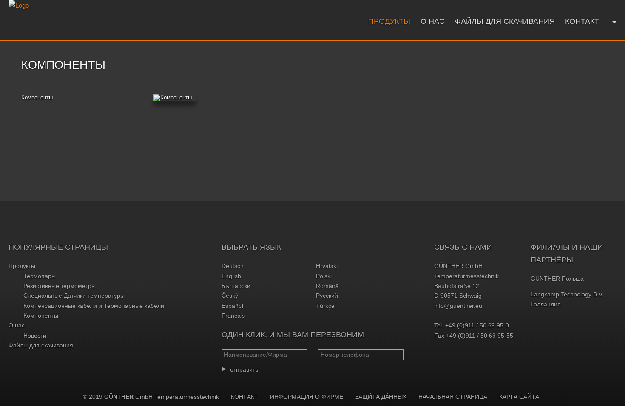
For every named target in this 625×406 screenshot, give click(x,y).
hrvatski (327, 265)
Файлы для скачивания (505, 21)
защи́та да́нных (380, 396)
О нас (432, 21)
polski (324, 276)
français (233, 315)
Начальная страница (452, 396)
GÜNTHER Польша (557, 278)
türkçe (325, 305)
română (327, 285)
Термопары (39, 276)
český (230, 295)
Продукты (389, 21)
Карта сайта (519, 396)
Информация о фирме (306, 396)
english (231, 276)
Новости (34, 335)
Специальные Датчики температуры (74, 295)
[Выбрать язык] (613, 21)
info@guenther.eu (458, 305)
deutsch (233, 265)
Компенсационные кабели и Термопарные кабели (93, 305)
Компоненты (37, 97)
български (236, 285)
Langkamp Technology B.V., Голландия (568, 299)
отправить (244, 369)
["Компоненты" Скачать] (174, 97)
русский (327, 295)
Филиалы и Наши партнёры (567, 253)
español (232, 305)
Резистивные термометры (59, 285)
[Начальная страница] (71, 20)
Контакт (582, 21)
